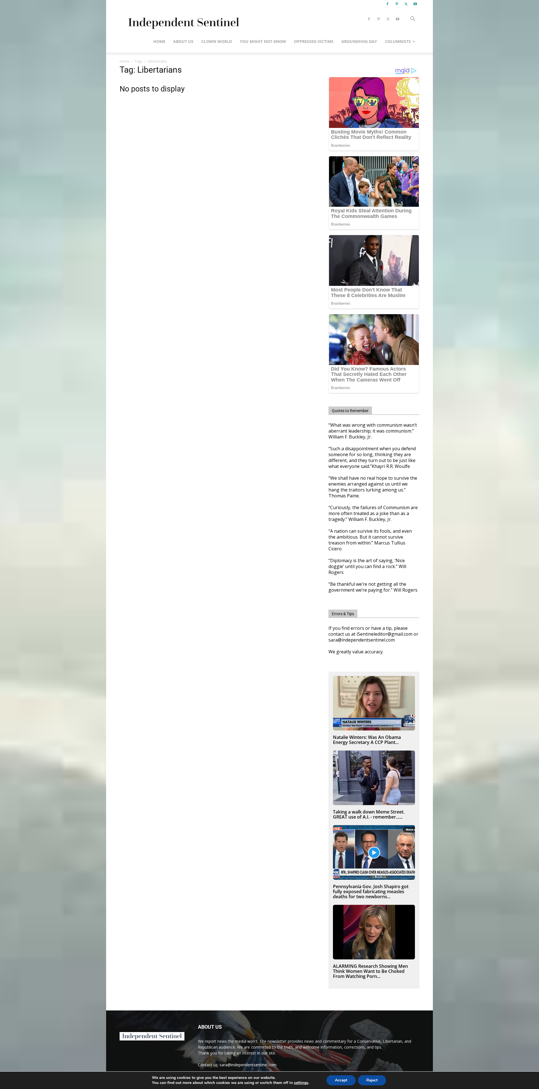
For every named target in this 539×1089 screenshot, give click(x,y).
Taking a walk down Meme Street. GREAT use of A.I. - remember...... (369, 814)
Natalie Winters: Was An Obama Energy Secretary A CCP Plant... (367, 740)
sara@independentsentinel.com (248, 1064)
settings (301, 1082)
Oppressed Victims (314, 41)
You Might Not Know (263, 41)
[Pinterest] (396, 4)
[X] (406, 4)
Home (159, 41)
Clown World (216, 41)
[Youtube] (415, 4)
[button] (412, 19)
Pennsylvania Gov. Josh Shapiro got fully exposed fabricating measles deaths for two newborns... (370, 891)
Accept (341, 1080)
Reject (372, 1080)
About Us (183, 41)
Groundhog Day (359, 41)
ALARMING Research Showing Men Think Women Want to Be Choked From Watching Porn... (370, 971)
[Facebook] (387, 4)
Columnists (398, 41)
